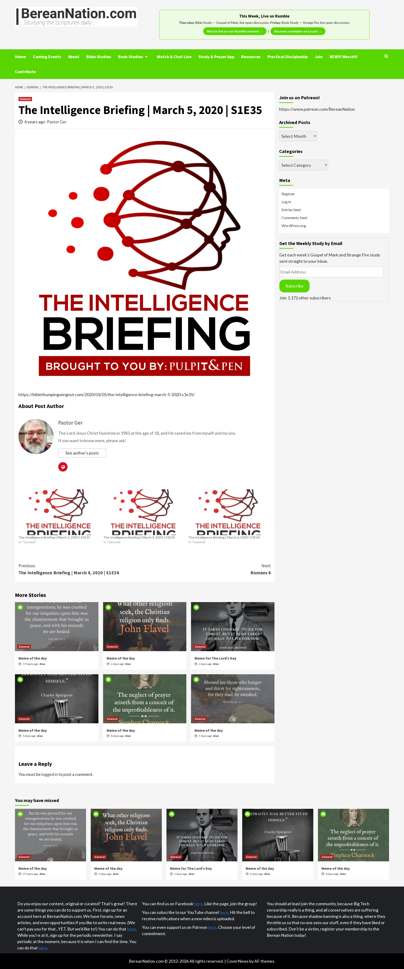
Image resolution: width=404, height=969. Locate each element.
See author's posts (82, 452)
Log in (286, 201)
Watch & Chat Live (174, 56)
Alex (42, 664)
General (25, 99)
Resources (250, 56)
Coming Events (47, 56)
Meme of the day (32, 658)
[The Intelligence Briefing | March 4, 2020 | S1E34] (143, 512)
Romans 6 (260, 569)
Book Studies (130, 56)
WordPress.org (293, 225)
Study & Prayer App (216, 56)
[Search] (386, 56)
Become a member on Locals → (298, 31)
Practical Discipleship (287, 56)
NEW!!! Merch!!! (343, 56)
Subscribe (294, 285)
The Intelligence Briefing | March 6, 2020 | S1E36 (224, 537)
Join (319, 56)
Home (20, 56)
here (131, 928)
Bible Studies (98, 56)
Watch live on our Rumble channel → (235, 31)
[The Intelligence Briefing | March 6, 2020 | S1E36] (228, 512)
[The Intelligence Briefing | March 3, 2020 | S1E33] (58, 512)
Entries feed (291, 209)
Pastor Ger (57, 121)
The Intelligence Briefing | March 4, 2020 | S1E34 (139, 537)
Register (288, 194)
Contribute (25, 71)
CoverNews (238, 961)
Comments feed (294, 217)
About (73, 56)
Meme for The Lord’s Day (215, 658)
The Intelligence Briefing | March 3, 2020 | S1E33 (54, 537)
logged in (49, 774)
